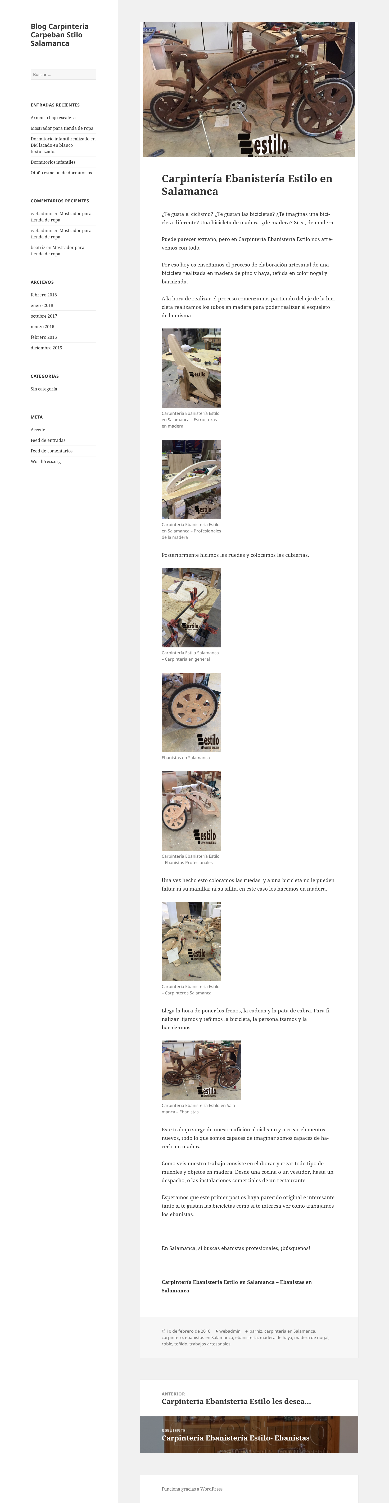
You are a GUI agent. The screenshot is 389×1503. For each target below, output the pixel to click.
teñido (180, 1344)
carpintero (172, 1337)
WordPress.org (46, 461)
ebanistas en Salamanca (209, 1337)
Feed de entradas (48, 440)
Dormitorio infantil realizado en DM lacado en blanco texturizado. (63, 145)
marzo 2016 (42, 327)
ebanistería (246, 1337)
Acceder (39, 430)
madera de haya (276, 1337)
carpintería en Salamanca (289, 1331)
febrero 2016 (44, 337)
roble (167, 1344)
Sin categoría (44, 389)
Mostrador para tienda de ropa (62, 128)
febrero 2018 (44, 295)
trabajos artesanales (209, 1344)
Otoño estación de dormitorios (61, 173)
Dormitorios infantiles (53, 162)
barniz (256, 1331)
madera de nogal (311, 1337)
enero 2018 (42, 305)
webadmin (230, 1331)
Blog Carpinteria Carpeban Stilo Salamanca (60, 34)
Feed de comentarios (52, 451)
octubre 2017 (44, 316)
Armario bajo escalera (53, 118)
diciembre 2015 (46, 348)
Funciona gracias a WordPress (192, 1489)
